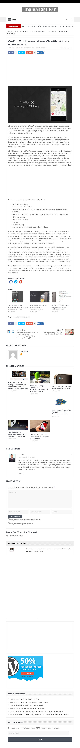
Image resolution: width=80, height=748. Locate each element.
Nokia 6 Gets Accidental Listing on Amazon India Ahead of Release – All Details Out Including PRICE (18, 386)
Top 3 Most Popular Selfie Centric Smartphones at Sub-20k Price (36, 26)
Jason (11, 699)
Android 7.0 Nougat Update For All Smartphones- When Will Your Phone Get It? (39, 388)
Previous (22, 330)
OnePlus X (25, 317)
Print (63, 48)
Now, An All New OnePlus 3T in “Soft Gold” (38, 307)
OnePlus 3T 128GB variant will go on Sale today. (60, 307)
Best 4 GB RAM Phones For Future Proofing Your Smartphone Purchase (61, 412)
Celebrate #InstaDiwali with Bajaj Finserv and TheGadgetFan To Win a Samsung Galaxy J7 (27, 335)
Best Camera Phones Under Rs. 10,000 (28, 699)
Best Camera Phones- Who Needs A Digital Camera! (61, 387)
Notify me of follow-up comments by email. (25, 520)
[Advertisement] (40, 70)
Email (70, 48)
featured (40, 48)
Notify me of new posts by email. (21, 524)
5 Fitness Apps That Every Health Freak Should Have (54, 333)
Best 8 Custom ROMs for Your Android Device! (30, 708)
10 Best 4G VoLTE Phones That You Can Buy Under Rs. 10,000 (43, 711)
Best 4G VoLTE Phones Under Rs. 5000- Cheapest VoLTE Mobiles (39, 436)
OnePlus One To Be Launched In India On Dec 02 (18, 307)
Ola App (17, 317)
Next (59, 330)
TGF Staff (17, 48)
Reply (20, 473)
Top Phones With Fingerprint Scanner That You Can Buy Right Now (17, 434)
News (44, 48)
